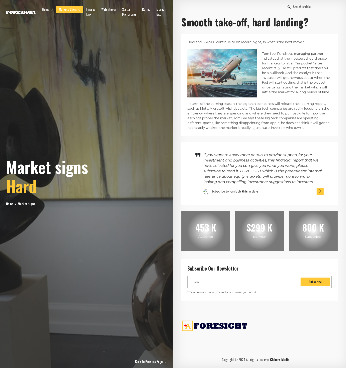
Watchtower (108, 9)
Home (45, 9)
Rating (146, 9)
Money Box (160, 12)
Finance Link (90, 12)
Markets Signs (68, 9)
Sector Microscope (129, 12)
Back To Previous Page (149, 361)
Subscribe (315, 282)
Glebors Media (279, 359)
